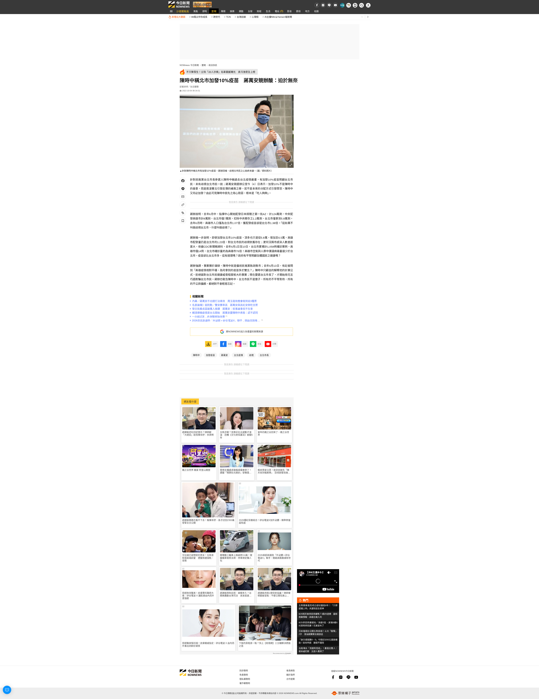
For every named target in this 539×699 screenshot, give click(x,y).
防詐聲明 (243, 670)
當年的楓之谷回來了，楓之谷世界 (273, 433)
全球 (250, 11)
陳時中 (196, 355)
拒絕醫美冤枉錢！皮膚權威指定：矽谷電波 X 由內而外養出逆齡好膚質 (208, 644)
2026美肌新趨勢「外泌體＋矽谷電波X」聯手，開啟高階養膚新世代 (274, 558)
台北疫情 (238, 355)
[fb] (317, 5)
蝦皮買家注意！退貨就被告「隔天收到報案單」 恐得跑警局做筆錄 (274, 471)
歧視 (251, 355)
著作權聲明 (244, 683)
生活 (268, 11)
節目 (298, 11)
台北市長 (264, 355)
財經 (259, 11)
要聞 (213, 11)
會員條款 (290, 670)
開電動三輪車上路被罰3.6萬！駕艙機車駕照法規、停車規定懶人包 (236, 558)
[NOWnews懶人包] (348, 5)
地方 (307, 11)
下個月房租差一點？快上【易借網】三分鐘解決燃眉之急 (265, 644)
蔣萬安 (224, 355)
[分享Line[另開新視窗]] (183, 189)
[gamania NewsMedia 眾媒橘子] (345, 693)
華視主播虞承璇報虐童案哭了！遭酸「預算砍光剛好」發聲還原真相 (235, 471)
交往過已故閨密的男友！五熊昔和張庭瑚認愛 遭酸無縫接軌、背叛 (198, 558)
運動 (241, 11)
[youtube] (335, 5)
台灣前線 (241, 16)
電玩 (277, 11)
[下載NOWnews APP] (355, 5)
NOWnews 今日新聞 (189, 65)
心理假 (255, 16)
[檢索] (361, 5)
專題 (223, 11)
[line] (329, 5)
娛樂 (232, 11)
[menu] (171, 11)
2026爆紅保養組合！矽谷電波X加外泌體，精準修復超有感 (264, 521)
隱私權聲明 (244, 679)
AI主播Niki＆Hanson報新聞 (278, 16)
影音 (289, 11)
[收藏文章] (183, 221)
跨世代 (216, 16)
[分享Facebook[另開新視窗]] (183, 180)
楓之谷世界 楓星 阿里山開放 (196, 470)
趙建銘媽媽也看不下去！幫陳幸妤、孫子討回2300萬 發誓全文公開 (208, 521)
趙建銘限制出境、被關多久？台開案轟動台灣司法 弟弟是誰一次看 (235, 594)
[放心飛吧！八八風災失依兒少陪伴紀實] (202, 4)
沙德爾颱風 (182, 11)
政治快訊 (213, 65)
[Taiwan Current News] (342, 5)
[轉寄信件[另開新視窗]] (183, 197)
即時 (204, 11)
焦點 (195, 11)
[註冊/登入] (368, 5)
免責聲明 (243, 675)
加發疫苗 (210, 355)
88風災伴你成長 (199, 16)
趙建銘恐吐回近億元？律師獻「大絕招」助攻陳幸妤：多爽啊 (198, 433)
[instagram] (323, 5)
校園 (316, 11)
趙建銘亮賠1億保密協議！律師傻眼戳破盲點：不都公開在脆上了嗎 (274, 594)
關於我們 (290, 675)
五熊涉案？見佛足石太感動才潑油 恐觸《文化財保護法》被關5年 (236, 435)
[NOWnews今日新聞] (178, 4)
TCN (228, 16)
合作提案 (290, 679)
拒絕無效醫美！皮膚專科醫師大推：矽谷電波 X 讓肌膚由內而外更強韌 (198, 596)
